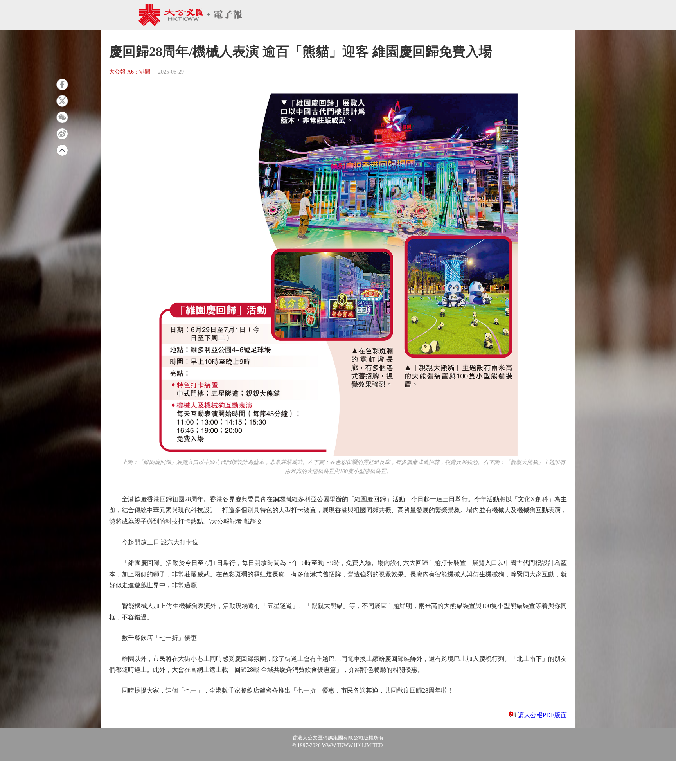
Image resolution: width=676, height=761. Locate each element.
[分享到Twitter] (62, 101)
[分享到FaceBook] (62, 84)
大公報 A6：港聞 (129, 72)
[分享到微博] (62, 134)
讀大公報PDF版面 (542, 715)
